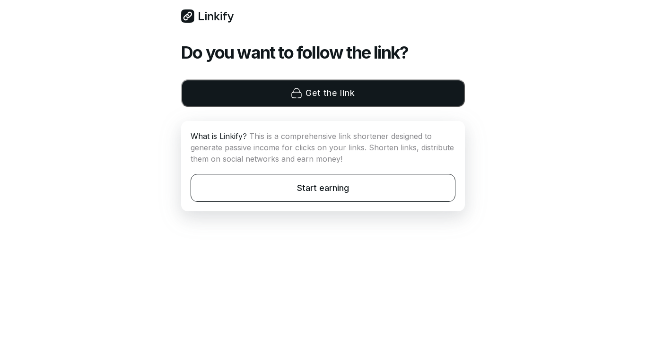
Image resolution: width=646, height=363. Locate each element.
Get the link (330, 93)
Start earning (323, 188)
